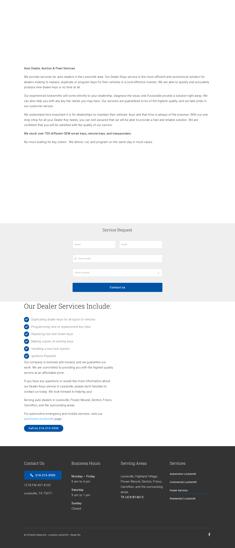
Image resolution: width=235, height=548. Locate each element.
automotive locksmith (39, 419)
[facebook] (209, 534)
